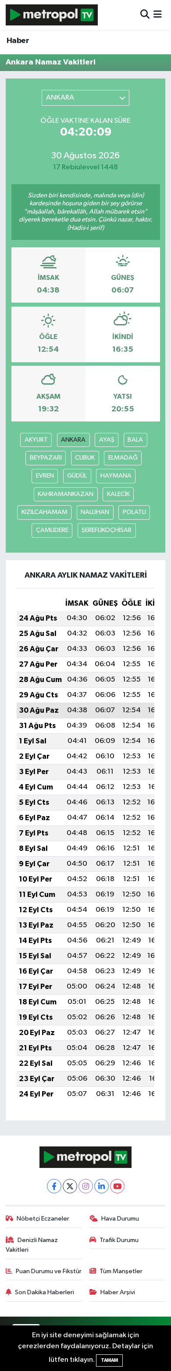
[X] (70, 1186)
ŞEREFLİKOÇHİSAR (107, 530)
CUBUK (85, 457)
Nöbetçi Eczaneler (43, 1218)
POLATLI (134, 512)
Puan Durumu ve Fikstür (49, 1271)
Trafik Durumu (119, 1240)
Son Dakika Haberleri (44, 1292)
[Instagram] (85, 1186)
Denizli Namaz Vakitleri (32, 1245)
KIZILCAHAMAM (44, 512)
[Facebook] (54, 1186)
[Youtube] (117, 1186)
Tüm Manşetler (121, 1271)
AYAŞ (106, 439)
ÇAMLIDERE (52, 530)
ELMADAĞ (123, 457)
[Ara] (145, 14)
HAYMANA (116, 475)
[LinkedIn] (101, 1186)
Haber (18, 41)
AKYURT (36, 439)
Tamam (109, 1360)
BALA (135, 439)
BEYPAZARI (46, 457)
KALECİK (118, 494)
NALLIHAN (95, 512)
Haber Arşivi (117, 1292)
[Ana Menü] (157, 14)
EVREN (45, 475)
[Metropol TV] (52, 15)
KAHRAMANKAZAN (65, 494)
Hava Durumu (120, 1218)
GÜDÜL (77, 475)
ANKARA (73, 439)
